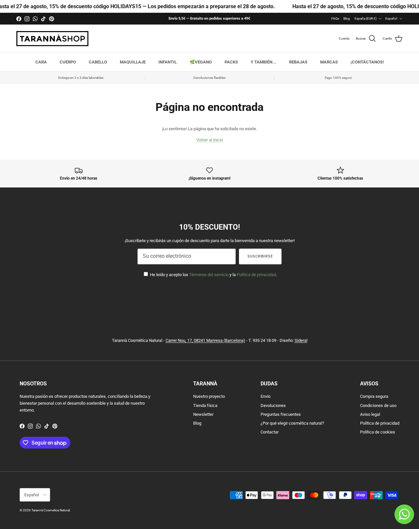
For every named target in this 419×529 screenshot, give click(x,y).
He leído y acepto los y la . (213, 274)
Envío (265, 396)
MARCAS (329, 62)
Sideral (301, 340)
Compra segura (374, 396)
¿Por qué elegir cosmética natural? (292, 423)
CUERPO (68, 62)
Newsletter (203, 414)
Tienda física (205, 405)
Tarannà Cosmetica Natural (50, 510)
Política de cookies (377, 432)
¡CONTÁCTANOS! (367, 62)
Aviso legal (370, 414)
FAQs (335, 18)
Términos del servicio (208, 274)
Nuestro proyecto (209, 396)
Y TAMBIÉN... (263, 62)
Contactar (270, 432)
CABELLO (98, 62)
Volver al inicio (209, 139)
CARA (41, 62)
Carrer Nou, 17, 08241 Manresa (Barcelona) (205, 340)
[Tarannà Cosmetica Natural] (52, 38)
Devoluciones (273, 405)
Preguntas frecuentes (281, 414)
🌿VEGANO (201, 62)
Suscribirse (260, 256)
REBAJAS (298, 62)
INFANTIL (167, 62)
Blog (346, 18)
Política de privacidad (256, 274)
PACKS (231, 62)
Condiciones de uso (378, 405)
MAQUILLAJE (133, 62)
